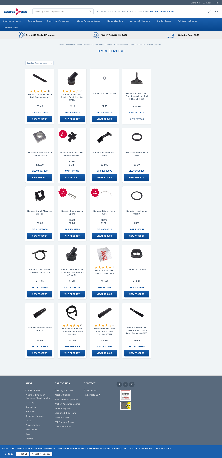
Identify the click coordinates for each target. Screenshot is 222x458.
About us (207, 3)
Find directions (91, 395)
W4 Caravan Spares (187, 21)
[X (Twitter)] (125, 384)
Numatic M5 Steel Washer (104, 93)
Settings (9, 454)
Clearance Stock (10, 27)
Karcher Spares (35, 21)
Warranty (30, 402)
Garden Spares (164, 21)
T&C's (28, 420)
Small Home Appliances (58, 21)
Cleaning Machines (12, 21)
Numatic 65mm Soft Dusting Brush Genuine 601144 (72, 97)
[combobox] (59, 11)
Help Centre (31, 429)
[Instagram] (132, 384)
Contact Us (30, 407)
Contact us (196, 3)
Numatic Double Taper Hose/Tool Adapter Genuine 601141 (104, 331)
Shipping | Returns (34, 416)
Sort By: (30, 63)
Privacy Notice (32, 425)
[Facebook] (119, 384)
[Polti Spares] (125, 395)
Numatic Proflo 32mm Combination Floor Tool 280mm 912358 (137, 96)
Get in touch (92, 390)
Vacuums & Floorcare (140, 21)
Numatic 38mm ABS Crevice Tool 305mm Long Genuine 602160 (136, 330)
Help (216, 3)
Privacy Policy (165, 448)
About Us (30, 411)
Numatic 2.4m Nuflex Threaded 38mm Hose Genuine (72, 331)
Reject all (22, 454)
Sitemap (29, 438)
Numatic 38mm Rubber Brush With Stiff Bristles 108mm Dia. (72, 272)
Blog (27, 434)
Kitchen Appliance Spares (88, 21)
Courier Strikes (32, 390)
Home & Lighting (115, 21)
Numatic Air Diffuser (136, 269)
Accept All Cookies (41, 454)
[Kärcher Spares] (125, 406)
